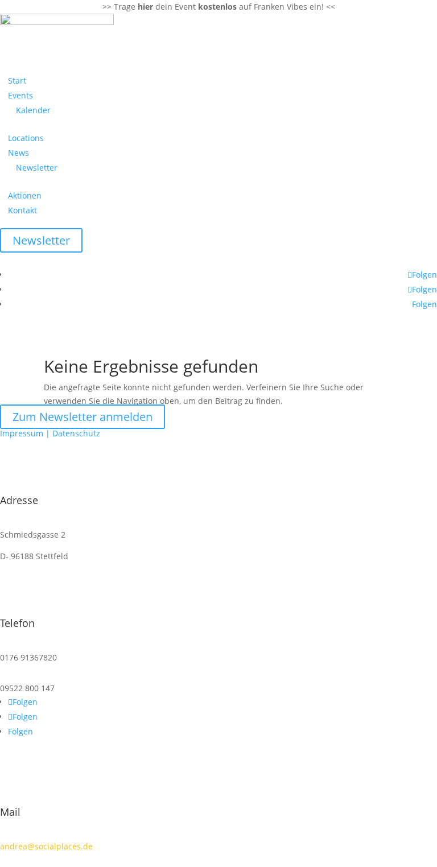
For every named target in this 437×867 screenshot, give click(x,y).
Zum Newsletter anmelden (82, 416)
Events (20, 95)
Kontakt (22, 210)
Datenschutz (76, 433)
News (18, 152)
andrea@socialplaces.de (46, 846)
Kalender (33, 110)
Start (17, 80)
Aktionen (25, 195)
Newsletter (36, 167)
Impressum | (26, 433)
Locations (26, 138)
